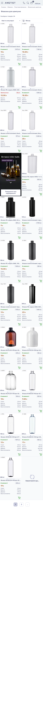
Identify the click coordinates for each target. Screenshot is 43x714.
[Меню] (2, 3)
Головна (3, 7)
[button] (30, 45)
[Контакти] (24, 3)
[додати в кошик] (19, 64)
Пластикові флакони (20, 7)
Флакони (10, 7)
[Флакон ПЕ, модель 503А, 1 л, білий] (32, 163)
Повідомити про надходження (10, 192)
